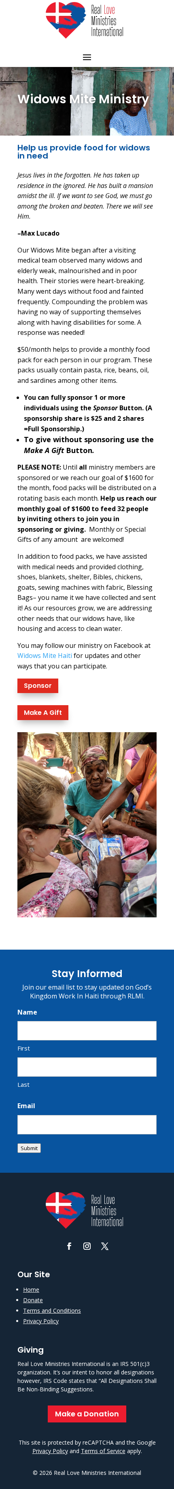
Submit (29, 1148)
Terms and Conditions (52, 1310)
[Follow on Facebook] (69, 1246)
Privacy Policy (41, 1321)
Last (23, 1084)
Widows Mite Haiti (44, 655)
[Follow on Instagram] (87, 1246)
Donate (33, 1300)
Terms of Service (103, 1451)
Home (31, 1289)
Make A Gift (43, 712)
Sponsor (38, 685)
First (23, 1048)
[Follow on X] (105, 1246)
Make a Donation (87, 1414)
